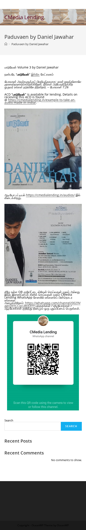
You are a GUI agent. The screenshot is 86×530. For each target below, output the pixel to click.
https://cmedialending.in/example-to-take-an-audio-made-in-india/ (40, 101)
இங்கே (35, 74)
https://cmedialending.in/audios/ (50, 195)
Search (8, 420)
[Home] (5, 44)
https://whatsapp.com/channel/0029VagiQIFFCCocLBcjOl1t (42, 304)
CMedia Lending (24, 17)
